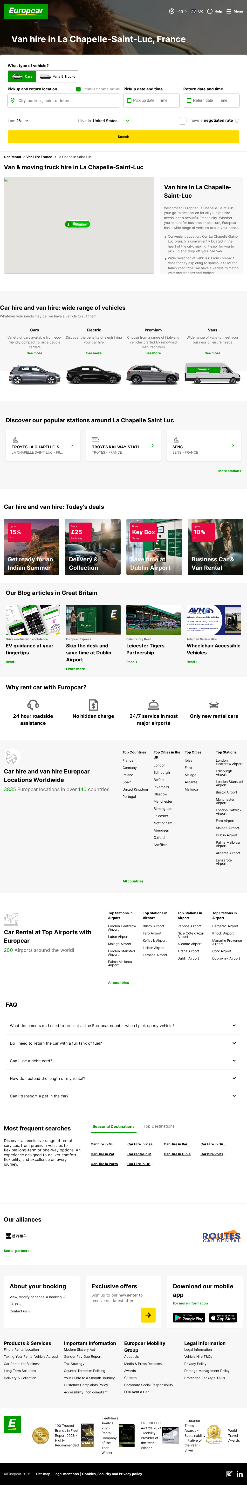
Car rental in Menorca (141, 1154)
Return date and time (203, 89)
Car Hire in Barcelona (177, 1144)
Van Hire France (39, 157)
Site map (43, 1474)
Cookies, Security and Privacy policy (112, 1474)
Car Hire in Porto (104, 1164)
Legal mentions (66, 1474)
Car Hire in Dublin (214, 1144)
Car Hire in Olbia (177, 1154)
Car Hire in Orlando (141, 1164)
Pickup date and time (143, 89)
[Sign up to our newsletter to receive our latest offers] (148, 1315)
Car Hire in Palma (104, 1154)
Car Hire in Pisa (139, 1144)
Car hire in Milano (104, 1144)
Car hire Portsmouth (214, 1154)
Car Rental (12, 157)
